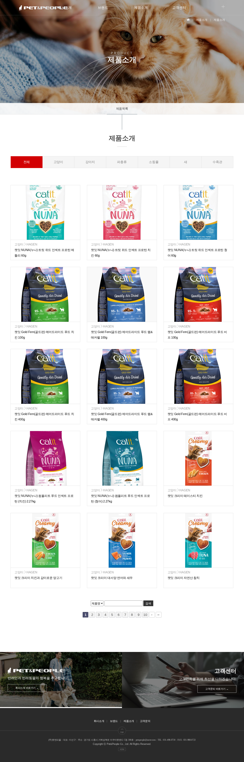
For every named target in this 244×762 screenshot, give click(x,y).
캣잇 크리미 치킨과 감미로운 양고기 (38, 577)
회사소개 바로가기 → (27, 687)
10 (145, 615)
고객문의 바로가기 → (217, 688)
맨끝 (158, 615)
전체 (26, 162)
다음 (152, 615)
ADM (122, 749)
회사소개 (99, 721)
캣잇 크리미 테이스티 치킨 (185, 495)
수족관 (217, 162)
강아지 (90, 162)
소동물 (154, 162)
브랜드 (103, 8)
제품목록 (122, 108)
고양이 (58, 162)
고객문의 (145, 721)
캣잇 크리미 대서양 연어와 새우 (112, 577)
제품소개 (141, 8)
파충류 (122, 162)
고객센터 (179, 8)
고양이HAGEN (25, 244)
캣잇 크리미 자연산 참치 (184, 577)
